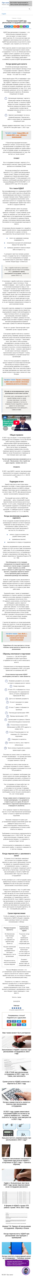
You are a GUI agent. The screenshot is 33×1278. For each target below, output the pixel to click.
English (4, 14)
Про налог (6, 3)
